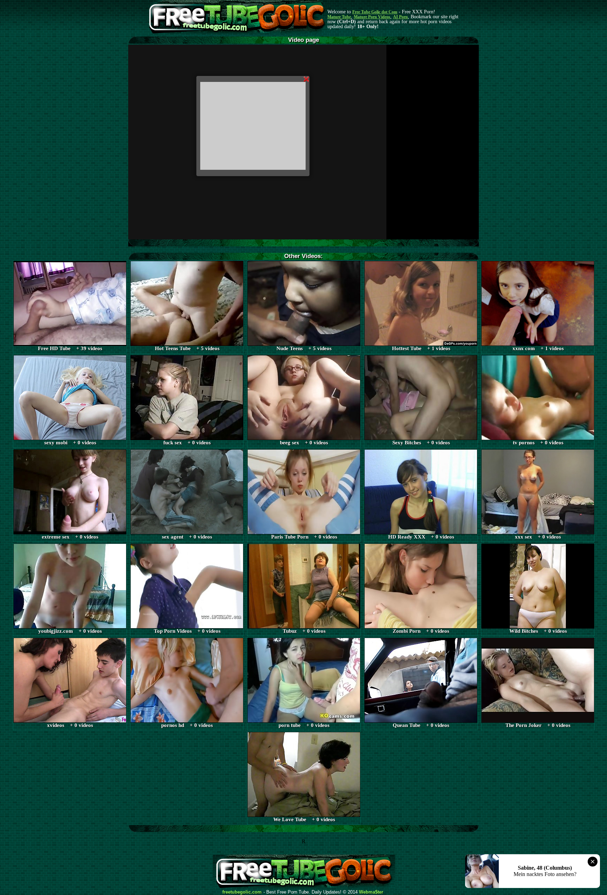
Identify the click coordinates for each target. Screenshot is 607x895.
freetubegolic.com (242, 892)
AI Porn (400, 16)
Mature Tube (339, 16)
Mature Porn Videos (372, 16)
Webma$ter (371, 892)
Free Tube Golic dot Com (374, 11)
